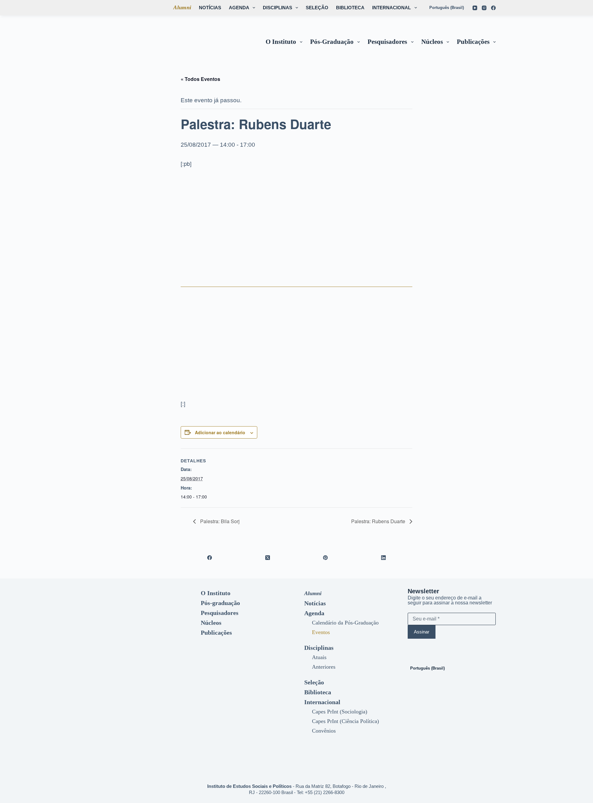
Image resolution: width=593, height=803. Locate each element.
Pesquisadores (387, 41)
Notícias (210, 7)
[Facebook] (493, 8)
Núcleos (432, 41)
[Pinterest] (325, 557)
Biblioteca (350, 7)
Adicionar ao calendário (220, 432)
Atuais (319, 657)
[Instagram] (484, 8)
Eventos (321, 632)
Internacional (391, 7)
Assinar (421, 631)
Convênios (324, 731)
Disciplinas (277, 7)
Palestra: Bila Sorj (219, 521)
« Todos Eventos (200, 78)
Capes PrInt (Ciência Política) (345, 721)
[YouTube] (475, 8)
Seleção (317, 7)
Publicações (473, 41)
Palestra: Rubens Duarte (378, 521)
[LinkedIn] (384, 557)
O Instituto (281, 41)
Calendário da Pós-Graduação (345, 623)
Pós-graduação (332, 41)
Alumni (182, 7)
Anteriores (323, 667)
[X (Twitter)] (268, 557)
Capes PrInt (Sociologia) (339, 711)
